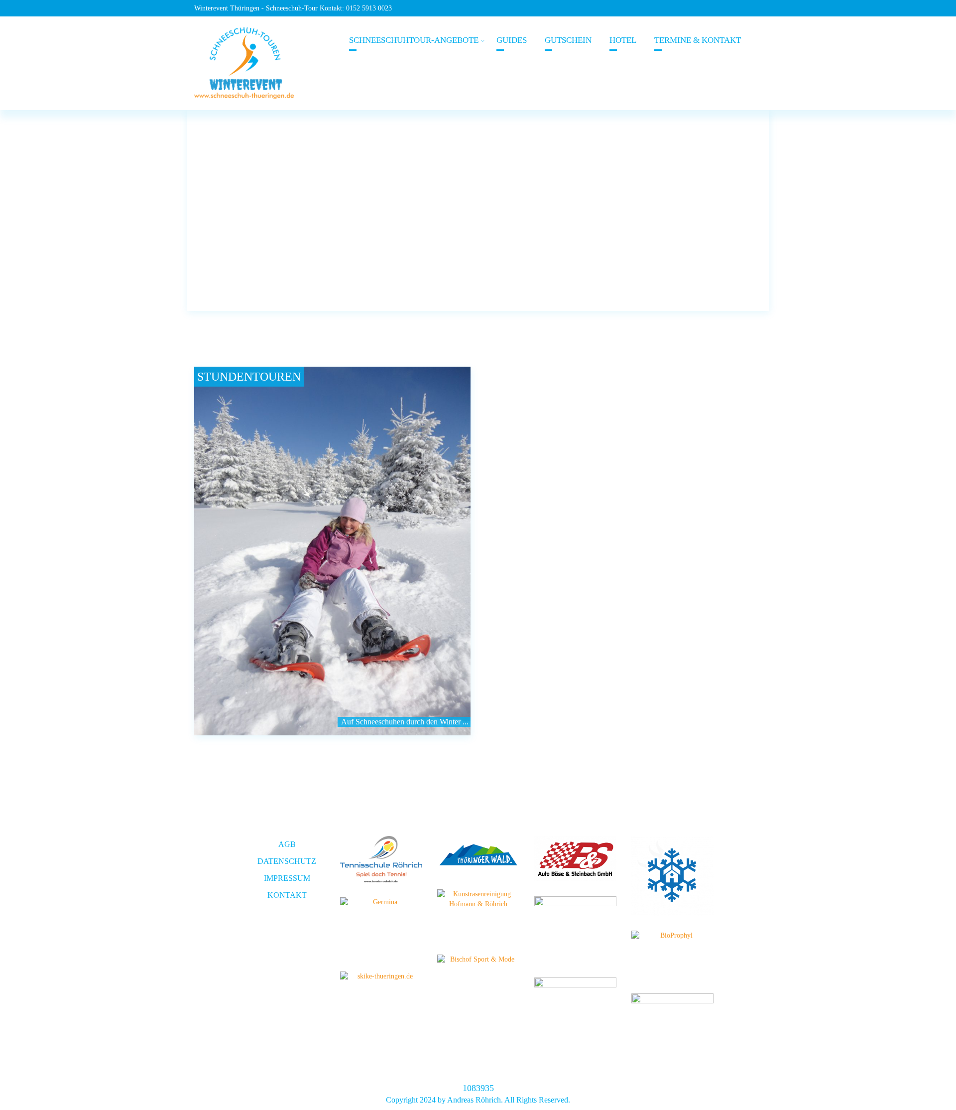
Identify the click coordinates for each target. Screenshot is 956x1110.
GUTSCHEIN (568, 40)
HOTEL (622, 40)
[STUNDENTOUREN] (332, 551)
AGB (287, 844)
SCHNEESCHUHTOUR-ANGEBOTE (413, 40)
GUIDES (511, 40)
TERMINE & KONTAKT (697, 40)
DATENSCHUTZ (286, 861)
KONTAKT (287, 895)
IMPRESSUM (287, 878)
